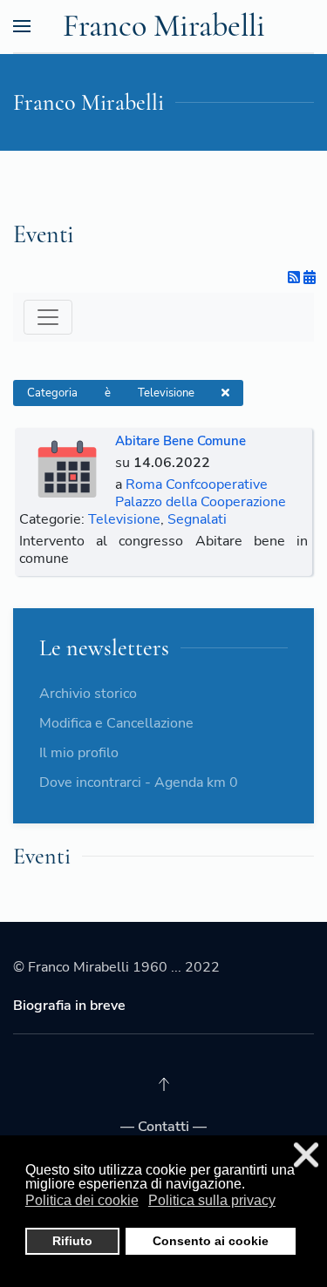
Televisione (124, 519)
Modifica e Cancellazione (116, 723)
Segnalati (197, 519)
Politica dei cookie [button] (82, 1200)
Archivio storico (88, 693)
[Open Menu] (22, 26)
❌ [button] (306, 1155)
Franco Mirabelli (164, 25)
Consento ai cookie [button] (211, 1241)
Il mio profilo (79, 752)
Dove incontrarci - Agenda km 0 (138, 782)
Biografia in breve (69, 1005)
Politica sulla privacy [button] (212, 1200)
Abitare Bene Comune (180, 441)
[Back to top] (164, 1084)
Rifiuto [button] (72, 1241)
